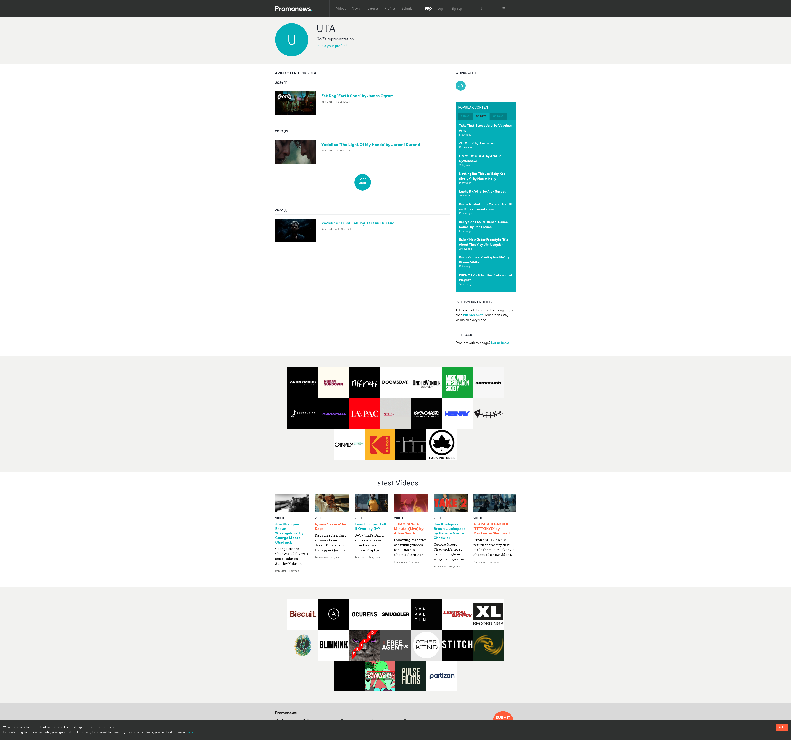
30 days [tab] (481, 116)
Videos (341, 8)
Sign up (456, 8)
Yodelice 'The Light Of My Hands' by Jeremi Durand (370, 144)
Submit (406, 8)
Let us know (500, 342)
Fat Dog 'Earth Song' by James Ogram (357, 95)
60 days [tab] (498, 116)
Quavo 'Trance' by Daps (330, 526)
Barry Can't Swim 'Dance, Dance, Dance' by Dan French (484, 224)
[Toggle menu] (504, 8)
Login (441, 8)
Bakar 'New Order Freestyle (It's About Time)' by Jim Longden (483, 242)
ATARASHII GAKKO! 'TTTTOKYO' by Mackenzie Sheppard (491, 528)
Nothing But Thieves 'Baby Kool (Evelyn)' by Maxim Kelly (483, 176)
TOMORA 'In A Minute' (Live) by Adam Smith (409, 528)
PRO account (473, 314)
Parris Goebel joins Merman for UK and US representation (485, 207)
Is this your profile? (332, 45)
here (190, 731)
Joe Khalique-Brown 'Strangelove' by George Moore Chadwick (289, 533)
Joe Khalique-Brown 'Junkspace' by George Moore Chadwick (450, 531)
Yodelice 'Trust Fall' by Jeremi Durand (358, 223)
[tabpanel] (486, 206)
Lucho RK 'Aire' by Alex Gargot (482, 191)
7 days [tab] (465, 116)
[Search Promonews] (480, 8)
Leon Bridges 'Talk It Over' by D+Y (371, 526)
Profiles (390, 8)
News (356, 8)
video (279, 518)
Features (372, 8)
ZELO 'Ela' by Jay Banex (477, 143)
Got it (782, 727)
